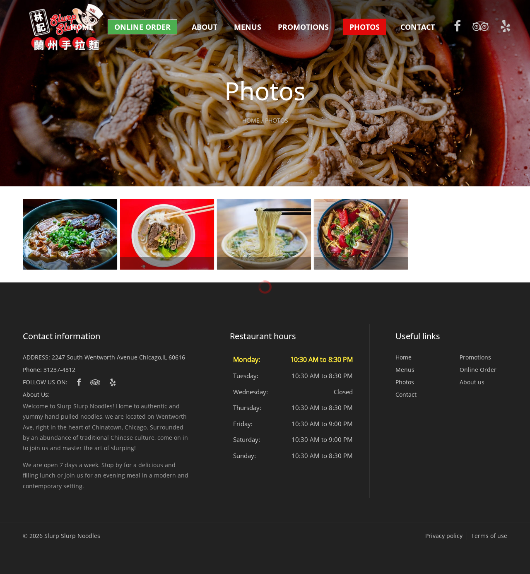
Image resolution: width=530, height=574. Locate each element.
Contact (417, 27)
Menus (247, 27)
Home (81, 27)
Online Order (142, 27)
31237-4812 (59, 370)
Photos (364, 27)
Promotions (303, 27)
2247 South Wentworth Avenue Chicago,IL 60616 (118, 357)
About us (472, 382)
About (204, 27)
